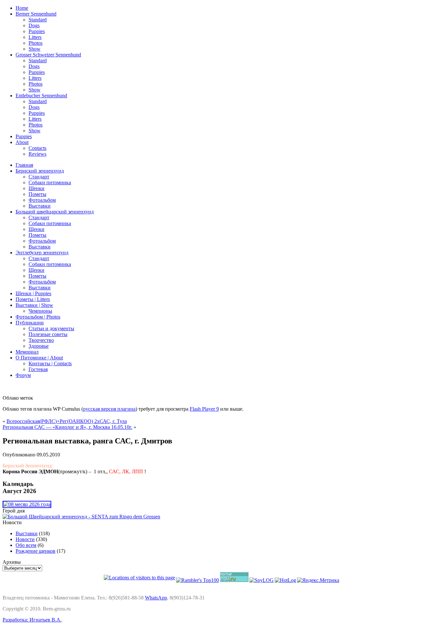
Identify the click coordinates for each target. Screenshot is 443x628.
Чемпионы (40, 311)
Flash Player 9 (204, 409)
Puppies (37, 31)
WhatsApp (156, 597)
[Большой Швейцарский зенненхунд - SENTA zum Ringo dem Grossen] (81, 516)
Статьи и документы (51, 328)
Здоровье (39, 346)
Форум (23, 375)
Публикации (30, 322)
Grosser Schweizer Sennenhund (48, 54)
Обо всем (26, 545)
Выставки (40, 206)
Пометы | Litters (33, 299)
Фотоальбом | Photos (38, 317)
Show (35, 49)
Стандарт (39, 176)
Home (22, 8)
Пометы (37, 194)
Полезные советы (48, 334)
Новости (25, 539)
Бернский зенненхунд (40, 171)
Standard (38, 19)
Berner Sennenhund (36, 14)
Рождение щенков (35, 551)
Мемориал (27, 352)
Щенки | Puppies (33, 293)
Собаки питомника (50, 182)
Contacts (37, 148)
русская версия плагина (109, 409)
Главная (24, 165)
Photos (35, 43)
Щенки (36, 188)
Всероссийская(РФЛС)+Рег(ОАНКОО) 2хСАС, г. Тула (66, 421)
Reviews (37, 154)
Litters (35, 37)
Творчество (41, 340)
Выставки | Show (34, 305)
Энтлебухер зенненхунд (42, 252)
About (22, 142)
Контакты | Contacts (50, 363)
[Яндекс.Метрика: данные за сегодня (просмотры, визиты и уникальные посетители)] (318, 580)
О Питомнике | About (39, 357)
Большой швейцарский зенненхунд (55, 211)
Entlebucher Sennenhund (41, 95)
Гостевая (38, 369)
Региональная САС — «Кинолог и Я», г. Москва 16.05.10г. (67, 427)
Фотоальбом (42, 200)
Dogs (34, 25)
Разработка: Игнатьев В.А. (32, 619)
